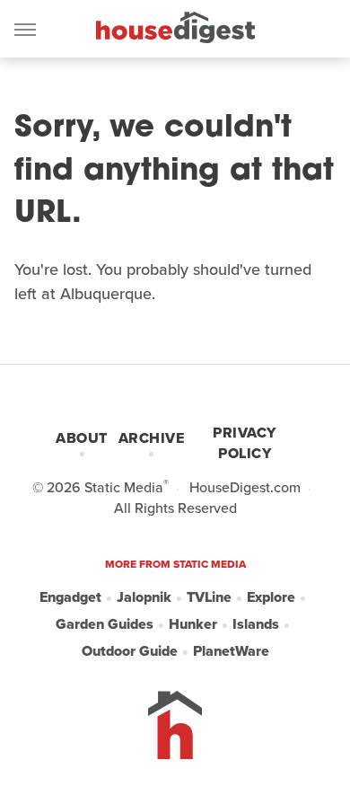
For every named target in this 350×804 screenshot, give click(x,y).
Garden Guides (104, 624)
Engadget (70, 597)
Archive (151, 438)
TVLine (209, 597)
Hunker (193, 624)
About (82, 438)
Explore (271, 597)
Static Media (123, 487)
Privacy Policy (244, 443)
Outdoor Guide (130, 651)
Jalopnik (144, 597)
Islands (255, 624)
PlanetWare (231, 651)
